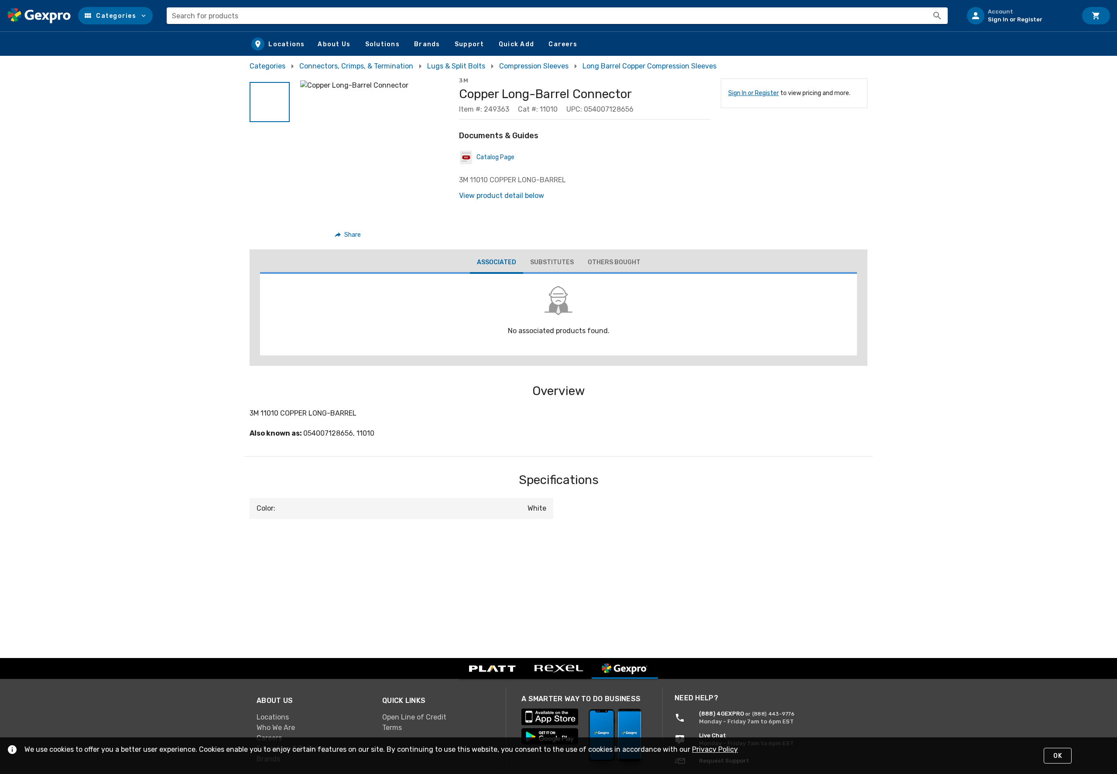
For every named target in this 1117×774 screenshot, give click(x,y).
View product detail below (501, 195)
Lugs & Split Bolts (456, 66)
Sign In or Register (753, 93)
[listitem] (1018, 16)
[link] (312, 717)
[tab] (496, 263)
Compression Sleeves (534, 66)
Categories (267, 66)
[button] (115, 15)
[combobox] (557, 15)
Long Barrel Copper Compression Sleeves (649, 66)
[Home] (39, 15)
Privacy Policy (715, 749)
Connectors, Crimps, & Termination (356, 66)
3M (464, 80)
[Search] (937, 15)
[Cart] (1096, 15)
